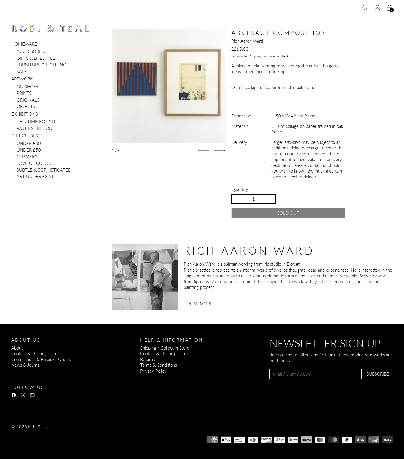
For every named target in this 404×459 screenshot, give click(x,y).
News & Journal (26, 365)
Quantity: (240, 189)
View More (200, 303)
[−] (237, 199)
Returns (147, 359)
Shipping (256, 56)
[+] (270, 199)
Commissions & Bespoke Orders (41, 359)
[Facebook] (13, 394)
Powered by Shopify (30, 442)
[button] (365, 7)
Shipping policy (121, 434)
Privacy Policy (153, 370)
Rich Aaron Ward (247, 41)
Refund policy (24, 434)
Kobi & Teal (38, 426)
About (17, 347)
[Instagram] (22, 394)
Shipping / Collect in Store (164, 347)
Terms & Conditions (158, 365)
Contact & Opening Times (35, 353)
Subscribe (377, 373)
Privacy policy (54, 434)
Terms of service (87, 434)
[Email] (32, 394)
